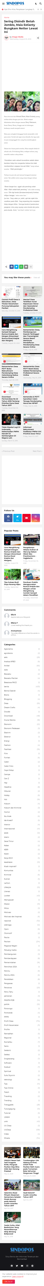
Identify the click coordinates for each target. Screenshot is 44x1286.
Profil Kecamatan (22, 1025)
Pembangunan (22, 954)
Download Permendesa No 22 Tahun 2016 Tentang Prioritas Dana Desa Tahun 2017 (10, 401)
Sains (22, 1046)
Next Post (37, 451)
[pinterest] (32, 1266)
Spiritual (22, 1071)
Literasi (22, 891)
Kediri (22, 854)
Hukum (22, 804)
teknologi (22, 1080)
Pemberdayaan (22, 958)
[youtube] (26, 518)
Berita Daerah (22, 691)
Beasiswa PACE (22, 682)
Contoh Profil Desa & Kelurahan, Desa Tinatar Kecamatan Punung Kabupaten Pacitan (11, 303)
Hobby (22, 795)
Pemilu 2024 (22, 975)
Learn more (16, 1276)
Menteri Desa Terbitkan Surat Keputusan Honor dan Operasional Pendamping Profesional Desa (30, 304)
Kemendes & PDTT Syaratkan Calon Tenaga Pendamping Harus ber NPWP (32, 400)
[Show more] (31, 267)
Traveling (22, 1096)
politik (22, 1004)
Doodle (22, 712)
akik (22, 657)
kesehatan (22, 862)
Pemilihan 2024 (22, 967)
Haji (22, 783)
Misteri (22, 904)
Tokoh (22, 1092)
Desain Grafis (22, 707)
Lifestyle (22, 887)
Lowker (22, 896)
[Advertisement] (22, 67)
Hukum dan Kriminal (22, 808)
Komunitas (22, 870)
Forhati (22, 758)
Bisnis (22, 695)
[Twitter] (16, 267)
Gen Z (22, 778)
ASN (22, 670)
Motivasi (22, 912)
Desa (22, 703)
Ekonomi (22, 724)
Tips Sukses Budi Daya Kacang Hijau (12, 583)
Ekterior (22, 737)
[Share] (38, 38)
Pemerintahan (22, 962)
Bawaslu (22, 674)
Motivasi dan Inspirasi (22, 917)
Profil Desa (22, 1021)
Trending (22, 1100)
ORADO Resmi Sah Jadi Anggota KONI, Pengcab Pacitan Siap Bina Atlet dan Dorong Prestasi (12, 1165)
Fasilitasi (22, 749)
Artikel (22, 666)
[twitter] (17, 1266)
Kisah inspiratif (22, 866)
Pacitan (22, 942)
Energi (22, 741)
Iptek (22, 833)
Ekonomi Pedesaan (22, 728)
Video (22, 1134)
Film (22, 753)
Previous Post (9, 451)
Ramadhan (22, 1034)
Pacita (22, 937)
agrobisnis (22, 653)
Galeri (22, 762)
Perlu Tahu (22, 992)
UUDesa (22, 1130)
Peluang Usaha (22, 950)
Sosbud (22, 1067)
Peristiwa (22, 988)
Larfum (22, 883)
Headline (22, 787)
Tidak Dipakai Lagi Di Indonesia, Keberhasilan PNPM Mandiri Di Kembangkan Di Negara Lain (11, 432)
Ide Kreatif (22, 820)
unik (22, 1121)
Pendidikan (22, 979)
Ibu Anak (22, 816)
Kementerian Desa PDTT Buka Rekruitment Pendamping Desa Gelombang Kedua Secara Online (10, 371)
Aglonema (22, 649)
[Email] (26, 267)
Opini (22, 929)
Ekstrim (22, 733)
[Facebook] (12, 267)
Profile (22, 1029)
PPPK (22, 1017)
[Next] (41, 9)
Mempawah (22, 900)
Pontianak (22, 1013)
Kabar (22, 845)
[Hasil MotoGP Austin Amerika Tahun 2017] (31, 1185)
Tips (22, 1084)
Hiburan (22, 791)
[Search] (41, 4)
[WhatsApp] (21, 267)
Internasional (22, 829)
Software (22, 1063)
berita (22, 687)
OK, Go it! (9, 1282)
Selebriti (22, 1050)
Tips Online (22, 1088)
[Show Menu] (3, 4)
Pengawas (22, 983)
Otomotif (22, 933)
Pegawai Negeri (22, 946)
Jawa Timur (22, 841)
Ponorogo (22, 1008)
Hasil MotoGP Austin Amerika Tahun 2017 (30, 1195)
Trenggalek (22, 1105)
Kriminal (22, 875)
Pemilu (22, 971)
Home (6, 17)
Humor (22, 812)
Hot (22, 799)
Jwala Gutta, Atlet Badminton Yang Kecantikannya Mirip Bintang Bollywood (12, 1229)
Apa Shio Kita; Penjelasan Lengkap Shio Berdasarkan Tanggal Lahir (20, 9)
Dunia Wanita (22, 720)
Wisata (22, 1138)
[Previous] (38, 9)
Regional (22, 1038)
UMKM (22, 1117)
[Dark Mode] (36, 4)
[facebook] (12, 1266)
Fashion (22, 745)
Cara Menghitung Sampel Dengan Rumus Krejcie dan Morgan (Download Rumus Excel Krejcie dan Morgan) (10, 335)
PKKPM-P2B (22, 1000)
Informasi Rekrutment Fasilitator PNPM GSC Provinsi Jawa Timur (32, 430)
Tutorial (22, 1113)
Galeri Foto (22, 766)
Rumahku (22, 1042)
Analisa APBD (22, 662)
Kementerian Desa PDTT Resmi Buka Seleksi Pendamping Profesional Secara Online (32, 370)
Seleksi (22, 1055)
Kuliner (22, 879)
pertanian (22, 996)
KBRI (22, 850)
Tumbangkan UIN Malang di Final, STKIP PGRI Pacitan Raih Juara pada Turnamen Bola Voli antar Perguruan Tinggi (31, 1166)
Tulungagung (22, 1109)
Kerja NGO (22, 858)
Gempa (22, 774)
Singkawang (22, 1059)
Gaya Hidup (22, 770)
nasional (22, 921)
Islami (22, 837)
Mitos (22, 908)
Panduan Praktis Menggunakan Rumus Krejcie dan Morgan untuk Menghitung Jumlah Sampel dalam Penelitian (31, 588)
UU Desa (22, 1126)
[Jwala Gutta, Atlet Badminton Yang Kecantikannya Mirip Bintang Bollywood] (12, 1217)
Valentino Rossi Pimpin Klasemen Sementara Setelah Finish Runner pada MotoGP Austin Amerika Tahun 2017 (12, 1199)
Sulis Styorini (22, 1075)
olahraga (22, 925)
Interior (22, 825)
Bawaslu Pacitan (22, 678)
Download (22, 716)
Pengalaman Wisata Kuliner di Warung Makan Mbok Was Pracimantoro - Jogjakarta (30, 552)
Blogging (22, 699)
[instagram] (27, 1266)
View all (37, 277)
